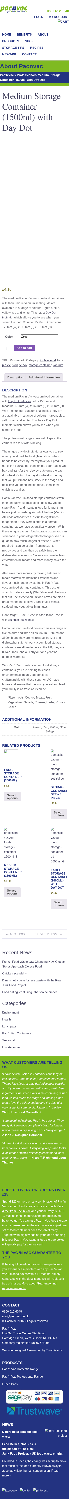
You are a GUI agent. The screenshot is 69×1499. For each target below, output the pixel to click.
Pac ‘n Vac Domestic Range (20, 1369)
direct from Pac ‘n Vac (16, 1211)
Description (15, 377)
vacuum (58, 365)
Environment (10, 1012)
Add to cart (24, 347)
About (43, 34)
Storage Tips (13, 47)
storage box (19, 365)
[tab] (15, 377)
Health (6, 1019)
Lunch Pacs (10, 1384)
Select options (12, 797)
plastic (6, 365)
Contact (29, 54)
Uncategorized (11, 1047)
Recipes (36, 47)
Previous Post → (49, 934)
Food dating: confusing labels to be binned (30, 992)
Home (6, 34)
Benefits (24, 34)
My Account (59, 17)
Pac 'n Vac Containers (16, 1033)
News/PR (9, 54)
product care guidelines (46, 1264)
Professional (48, 360)
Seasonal (8, 1040)
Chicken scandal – (14, 973)
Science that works (20, 619)
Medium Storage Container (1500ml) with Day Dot (31, 111)
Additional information (44, 377)
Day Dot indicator (19, 401)
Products (10, 41)
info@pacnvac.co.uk (15, 1316)
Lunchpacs (9, 1026)
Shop (29, 41)
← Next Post (16, 934)
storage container (40, 365)
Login (38, 17)
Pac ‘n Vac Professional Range (22, 1376)
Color (9, 336)
